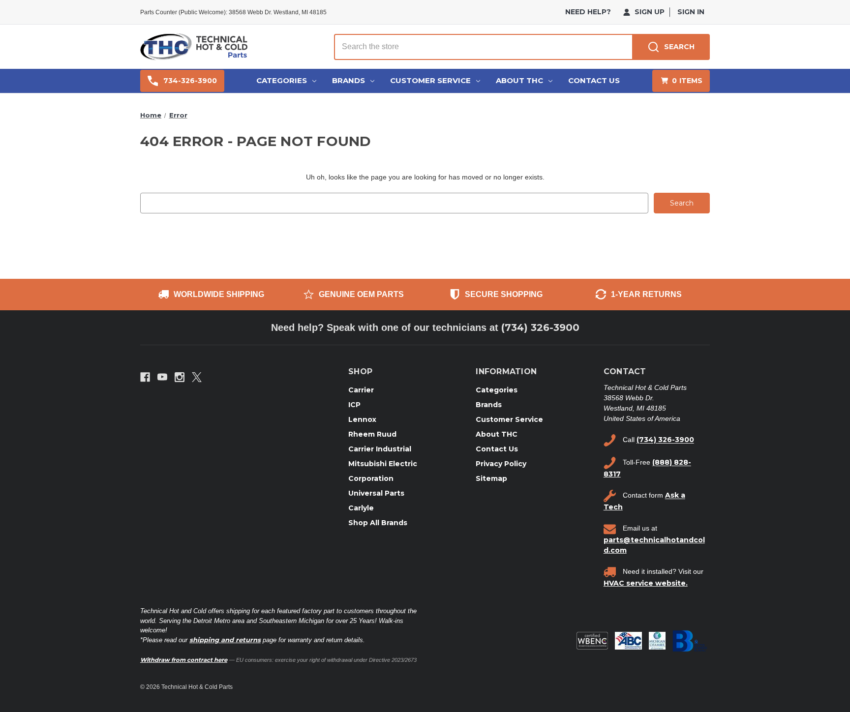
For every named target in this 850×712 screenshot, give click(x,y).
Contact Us (594, 80)
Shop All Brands (377, 522)
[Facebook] (145, 377)
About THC (519, 80)
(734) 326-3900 (540, 327)
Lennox (362, 419)
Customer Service (430, 80)
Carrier (361, 390)
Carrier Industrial (379, 449)
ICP (354, 404)
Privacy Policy (501, 463)
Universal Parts (376, 493)
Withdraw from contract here (183, 659)
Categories (281, 80)
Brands (348, 80)
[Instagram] (179, 377)
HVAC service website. (646, 583)
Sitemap (491, 478)
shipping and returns (225, 640)
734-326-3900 (190, 80)
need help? (588, 11)
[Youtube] (162, 377)
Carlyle (361, 508)
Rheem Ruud (372, 434)
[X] (197, 377)
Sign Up (649, 11)
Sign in (690, 11)
